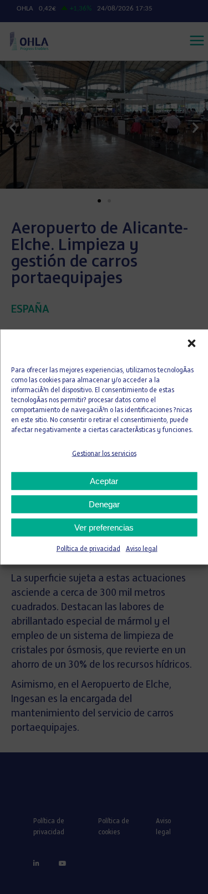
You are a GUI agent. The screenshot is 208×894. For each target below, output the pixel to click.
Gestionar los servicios (104, 454)
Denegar (104, 504)
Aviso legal (142, 549)
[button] (191, 343)
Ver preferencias (104, 527)
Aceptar (104, 481)
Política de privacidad (88, 549)
